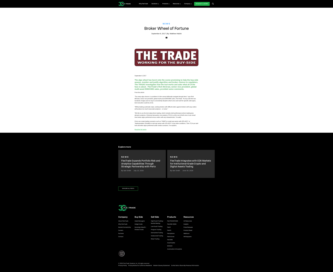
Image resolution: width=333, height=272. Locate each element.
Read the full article (140, 129)
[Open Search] (212, 3)
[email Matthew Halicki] (166, 37)
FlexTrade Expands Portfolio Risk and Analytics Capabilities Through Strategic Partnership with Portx (140, 164)
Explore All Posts (128, 188)
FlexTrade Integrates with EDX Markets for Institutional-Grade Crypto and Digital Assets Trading (190, 164)
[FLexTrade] (126, 4)
